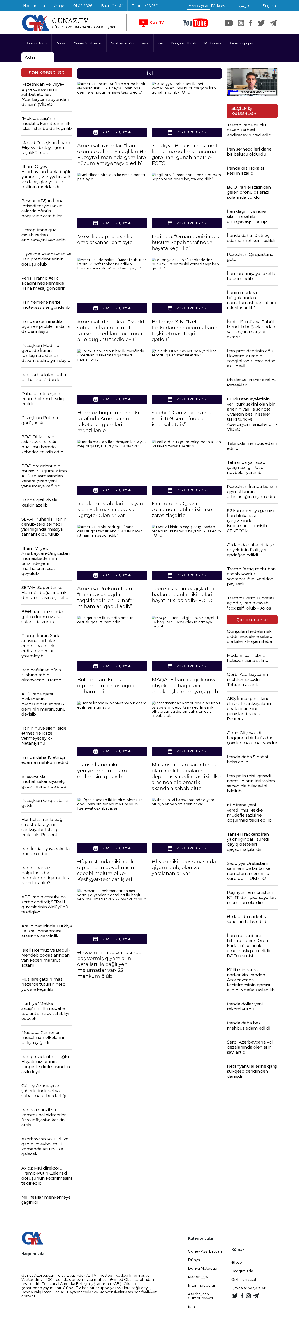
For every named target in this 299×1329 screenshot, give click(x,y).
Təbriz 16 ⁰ (145, 6)
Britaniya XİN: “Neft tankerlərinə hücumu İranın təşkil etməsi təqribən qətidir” (185, 330)
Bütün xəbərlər (36, 43)
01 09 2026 (82, 6)
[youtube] (195, 22)
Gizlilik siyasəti (244, 1280)
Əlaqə (59, 6)
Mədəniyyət (213, 43)
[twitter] (261, 23)
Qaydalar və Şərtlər (248, 1288)
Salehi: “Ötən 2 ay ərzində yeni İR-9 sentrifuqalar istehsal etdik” (182, 418)
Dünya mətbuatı (183, 43)
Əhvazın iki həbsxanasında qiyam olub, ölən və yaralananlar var (184, 867)
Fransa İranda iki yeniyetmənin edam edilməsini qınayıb (102, 771)
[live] (151, 22)
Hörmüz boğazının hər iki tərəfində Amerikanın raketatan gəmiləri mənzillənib (108, 421)
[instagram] (241, 23)
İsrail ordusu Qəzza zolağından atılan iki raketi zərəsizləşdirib (183, 509)
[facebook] (250, 23)
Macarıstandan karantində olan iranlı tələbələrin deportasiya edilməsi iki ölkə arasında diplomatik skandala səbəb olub (186, 776)
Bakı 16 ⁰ (112, 6)
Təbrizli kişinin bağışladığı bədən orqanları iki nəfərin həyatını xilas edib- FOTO (184, 594)
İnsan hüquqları (241, 43)
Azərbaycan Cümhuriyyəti (130, 43)
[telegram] (273, 23)
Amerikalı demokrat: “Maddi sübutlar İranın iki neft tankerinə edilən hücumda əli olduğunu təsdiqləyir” (111, 330)
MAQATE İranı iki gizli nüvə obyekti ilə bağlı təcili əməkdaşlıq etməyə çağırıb (185, 686)
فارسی (244, 6)
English (269, 6)
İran (160, 43)
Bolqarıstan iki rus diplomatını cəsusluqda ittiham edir (105, 686)
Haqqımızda (34, 6)
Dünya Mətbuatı (202, 1268)
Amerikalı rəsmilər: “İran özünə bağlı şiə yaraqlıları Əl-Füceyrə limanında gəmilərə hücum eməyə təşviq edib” (111, 154)
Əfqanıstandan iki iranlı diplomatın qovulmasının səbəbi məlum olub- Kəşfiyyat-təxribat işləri (108, 870)
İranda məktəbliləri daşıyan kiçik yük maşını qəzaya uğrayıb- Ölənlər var (110, 509)
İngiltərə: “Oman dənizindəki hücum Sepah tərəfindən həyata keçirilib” (186, 242)
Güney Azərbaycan (88, 43)
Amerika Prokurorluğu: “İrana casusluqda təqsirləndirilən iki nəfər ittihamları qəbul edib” (105, 597)
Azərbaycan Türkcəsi (207, 6)
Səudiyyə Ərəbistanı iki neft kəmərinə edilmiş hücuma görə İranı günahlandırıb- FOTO (185, 154)
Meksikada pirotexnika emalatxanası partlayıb (105, 239)
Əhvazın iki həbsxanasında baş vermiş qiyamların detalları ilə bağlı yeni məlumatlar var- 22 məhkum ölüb (109, 964)
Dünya (61, 43)
